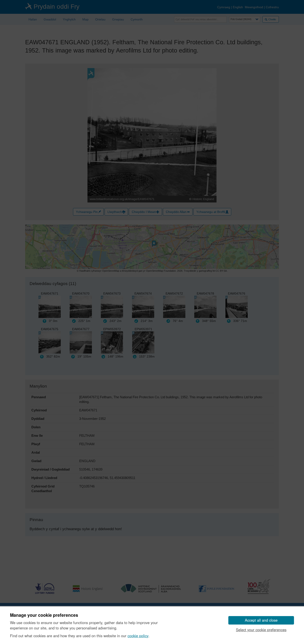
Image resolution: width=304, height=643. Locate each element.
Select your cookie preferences (261, 629)
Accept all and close (261, 620)
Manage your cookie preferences (44, 615)
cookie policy (138, 635)
